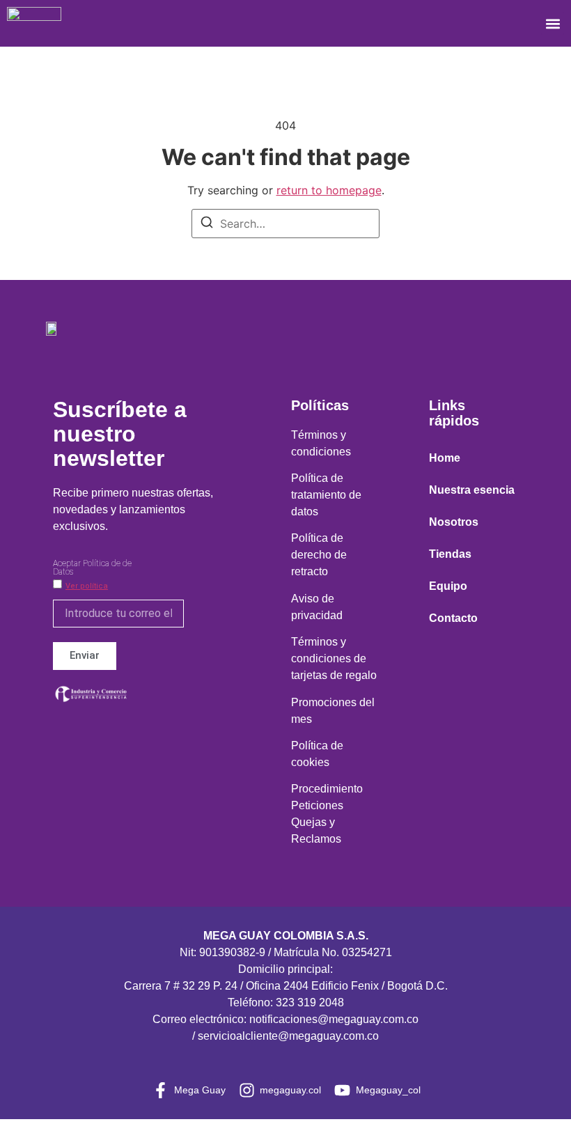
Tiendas (450, 554)
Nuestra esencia (472, 490)
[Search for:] (285, 223)
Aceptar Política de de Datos (92, 567)
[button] (552, 23)
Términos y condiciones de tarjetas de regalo (334, 658)
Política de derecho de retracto (319, 554)
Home (444, 458)
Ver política (86, 586)
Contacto (453, 618)
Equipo (448, 586)
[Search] (207, 224)
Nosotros (453, 522)
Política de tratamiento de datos (326, 494)
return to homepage (329, 190)
